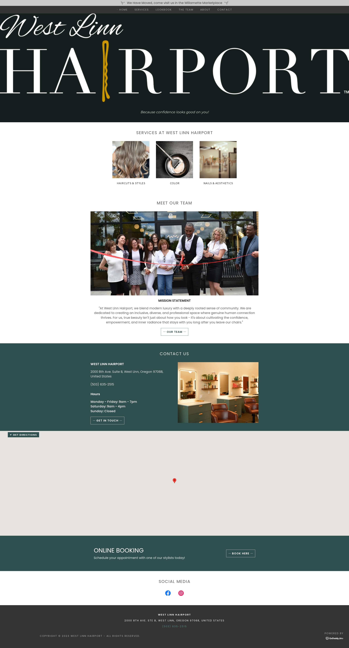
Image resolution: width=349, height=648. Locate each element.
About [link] (205, 9)
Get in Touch (107, 420)
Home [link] (123, 9)
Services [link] (142, 9)
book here (240, 553)
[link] (167, 594)
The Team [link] (186, 9)
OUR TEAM (174, 332)
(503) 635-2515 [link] (102, 384)
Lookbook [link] (164, 9)
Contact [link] (224, 9)
